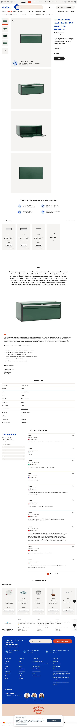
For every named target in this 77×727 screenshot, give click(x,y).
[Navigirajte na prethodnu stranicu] (46, 574)
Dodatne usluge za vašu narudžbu (40, 663)
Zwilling (20, 673)
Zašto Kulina (56, 679)
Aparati (7, 666)
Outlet (6, 678)
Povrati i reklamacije (37, 661)
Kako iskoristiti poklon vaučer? (61, 682)
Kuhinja (7, 661)
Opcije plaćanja (36, 666)
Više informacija (24, 722)
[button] (9, 610)
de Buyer (21, 675)
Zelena (22, 395)
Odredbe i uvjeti (36, 671)
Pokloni (73, 11)
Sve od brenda (69, 220)
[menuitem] (4, 12)
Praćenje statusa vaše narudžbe (61, 677)
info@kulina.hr (10, 693)
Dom (6, 675)
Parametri (10, 725)
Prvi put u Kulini (57, 666)
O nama (55, 684)
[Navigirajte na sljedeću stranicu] (58, 574)
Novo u (67, 11)
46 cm (22, 415)
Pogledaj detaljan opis (59, 43)
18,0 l (22, 402)
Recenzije (55, 661)
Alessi (20, 663)
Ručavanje (7, 663)
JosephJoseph (22, 671)
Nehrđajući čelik (25, 398)
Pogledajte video (23, 64)
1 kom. (22, 405)
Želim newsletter (62, 641)
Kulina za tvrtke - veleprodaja (60, 671)
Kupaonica (7, 671)
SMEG (20, 666)
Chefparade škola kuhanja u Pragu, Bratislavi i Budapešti (61, 674)
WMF (20, 661)
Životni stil (7, 673)
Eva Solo (21, 678)
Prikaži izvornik (33, 439)
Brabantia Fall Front (26, 412)
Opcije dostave (36, 668)
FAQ (54, 668)
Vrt (6, 668)
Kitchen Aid (21, 668)
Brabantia (23, 419)
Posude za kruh (25, 385)
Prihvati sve (54, 720)
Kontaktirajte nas (36, 675)
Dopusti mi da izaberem (21, 723)
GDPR (33, 673)
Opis (3, 725)
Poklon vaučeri (57, 663)
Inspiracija (61, 11)
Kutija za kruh (24, 409)
